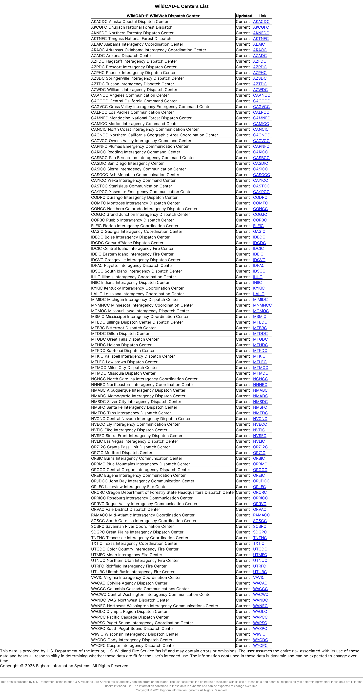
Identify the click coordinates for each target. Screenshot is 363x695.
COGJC (260, 214)
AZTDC (260, 83)
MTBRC (260, 327)
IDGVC (259, 259)
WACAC (260, 583)
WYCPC (260, 645)
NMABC (260, 390)
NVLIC (259, 441)
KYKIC (259, 288)
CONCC (260, 208)
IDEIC (258, 254)
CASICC (260, 168)
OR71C (259, 452)
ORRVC (259, 503)
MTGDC (260, 339)
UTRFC (259, 566)
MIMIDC (260, 299)
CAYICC (260, 180)
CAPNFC (261, 146)
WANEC (260, 605)
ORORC (260, 492)
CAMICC (261, 123)
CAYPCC (261, 191)
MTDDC (260, 333)
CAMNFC (261, 117)
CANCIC (261, 129)
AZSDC (260, 78)
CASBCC (261, 157)
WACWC (260, 594)
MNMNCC (262, 305)
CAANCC (261, 95)
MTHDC (260, 344)
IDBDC (259, 237)
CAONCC (261, 134)
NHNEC (260, 384)
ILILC (257, 276)
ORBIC (259, 458)
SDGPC (260, 532)
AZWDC (260, 89)
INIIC (257, 282)
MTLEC (260, 361)
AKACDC (261, 21)
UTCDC (260, 549)
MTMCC (260, 367)
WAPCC (260, 617)
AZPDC (260, 66)
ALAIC (259, 44)
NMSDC (260, 401)
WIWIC (259, 634)
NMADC (260, 395)
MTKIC (259, 356)
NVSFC (259, 435)
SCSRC (259, 526)
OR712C (260, 446)
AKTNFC (261, 38)
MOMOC (261, 310)
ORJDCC (261, 480)
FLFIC (258, 225)
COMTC (260, 203)
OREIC (259, 475)
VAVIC (259, 577)
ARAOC (260, 49)
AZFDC (259, 61)
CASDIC (260, 163)
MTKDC (260, 350)
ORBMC (260, 463)
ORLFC (259, 486)
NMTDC (260, 412)
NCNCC (260, 378)
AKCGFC (261, 27)
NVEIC (259, 429)
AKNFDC (261, 32)
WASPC (260, 628)
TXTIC (258, 543)
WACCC (260, 588)
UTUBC (260, 571)
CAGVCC (261, 106)
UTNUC (260, 560)
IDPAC (259, 265)
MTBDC (260, 322)
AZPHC (260, 72)
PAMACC (261, 514)
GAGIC (259, 231)
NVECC (260, 424)
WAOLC (260, 611)
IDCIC (258, 248)
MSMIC (259, 316)
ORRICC (260, 497)
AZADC (260, 55)
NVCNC (260, 418)
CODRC (260, 197)
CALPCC (261, 112)
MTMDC (260, 373)
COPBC (260, 220)
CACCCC (261, 100)
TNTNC (260, 537)
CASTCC (261, 185)
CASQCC (261, 174)
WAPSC (260, 622)
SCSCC (260, 520)
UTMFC (260, 554)
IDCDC (259, 242)
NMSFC (260, 407)
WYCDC (260, 639)
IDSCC (259, 271)
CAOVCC (261, 140)
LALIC (258, 293)
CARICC (260, 151)
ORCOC (260, 469)
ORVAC (259, 509)
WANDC (260, 600)
